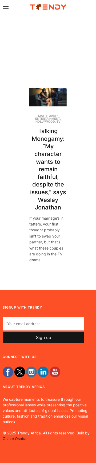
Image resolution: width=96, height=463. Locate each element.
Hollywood (45, 121)
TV (59, 121)
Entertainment (47, 118)
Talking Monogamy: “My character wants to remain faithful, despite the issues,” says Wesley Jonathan (48, 169)
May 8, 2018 (47, 116)
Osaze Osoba (14, 438)
